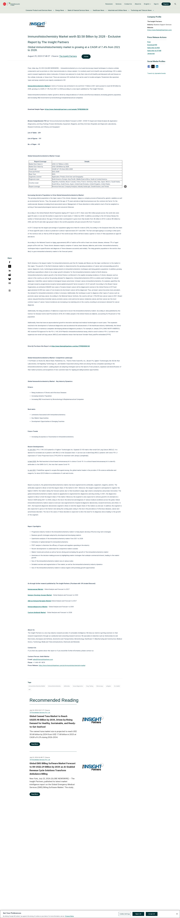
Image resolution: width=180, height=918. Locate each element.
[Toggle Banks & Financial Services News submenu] (91, 10)
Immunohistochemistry (54, 686)
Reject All (138, 914)
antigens (108, 686)
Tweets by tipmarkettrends (156, 73)
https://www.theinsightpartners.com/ (159, 30)
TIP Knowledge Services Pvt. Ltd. (40, 712)
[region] (90, 914)
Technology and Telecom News (141, 10)
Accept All (151, 914)
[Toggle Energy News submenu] (66, 10)
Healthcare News (98, 10)
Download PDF (152, 45)
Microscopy (99, 686)
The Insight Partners (68, 56)
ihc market (117, 686)
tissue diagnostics (78, 686)
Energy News (59, 10)
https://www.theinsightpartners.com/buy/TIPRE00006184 (70, 346)
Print (149, 42)
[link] (109, 4)
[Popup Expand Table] (125, 186)
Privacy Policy (69, 916)
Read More (34, 744)
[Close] (177, 914)
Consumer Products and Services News (39, 10)
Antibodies (67, 686)
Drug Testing (89, 686)
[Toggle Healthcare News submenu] (106, 10)
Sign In (156, 4)
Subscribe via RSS (153, 48)
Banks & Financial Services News (78, 10)
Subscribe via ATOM (154, 51)
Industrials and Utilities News (117, 10)
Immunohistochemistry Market (37, 686)
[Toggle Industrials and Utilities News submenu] (129, 10)
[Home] (11, 4)
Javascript (151, 53)
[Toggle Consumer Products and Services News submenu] (53, 10)
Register (166, 4)
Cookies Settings (125, 914)
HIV (29, 689)
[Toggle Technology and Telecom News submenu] (153, 10)
